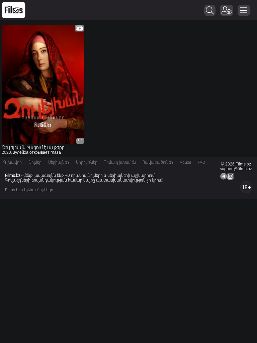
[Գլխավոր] (13, 10)
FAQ (201, 162)
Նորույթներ (86, 162)
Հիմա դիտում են (120, 162)
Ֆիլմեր (34, 162)
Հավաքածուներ (158, 162)
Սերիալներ (58, 162)
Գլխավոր (12, 162)
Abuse (185, 162)
